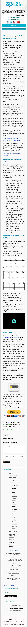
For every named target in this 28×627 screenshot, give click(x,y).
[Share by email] (13, 430)
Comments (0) (8, 439)
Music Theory (13, 479)
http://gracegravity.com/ (16, 610)
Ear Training (14, 491)
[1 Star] (5, 423)
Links (23, 621)
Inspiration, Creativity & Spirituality (12, 535)
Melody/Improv (15, 482)
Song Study (13, 516)
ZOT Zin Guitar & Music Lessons (13, 476)
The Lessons (13, 619)
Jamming (14, 506)
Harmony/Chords (16, 485)
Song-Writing (13, 503)
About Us (8, 619)
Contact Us (14, 623)
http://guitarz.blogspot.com (16, 608)
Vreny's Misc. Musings (12, 545)
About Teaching (13, 531)
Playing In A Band (14, 527)
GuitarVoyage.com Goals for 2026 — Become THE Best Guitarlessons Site (14, 560)
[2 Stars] (11, 423)
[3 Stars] (17, 423)
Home (4, 619)
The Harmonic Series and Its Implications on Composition (12, 139)
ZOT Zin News (12, 473)
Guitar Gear (12, 539)
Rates (18, 619)
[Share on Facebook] (5, 430)
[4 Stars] (6, 424)
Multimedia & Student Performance (11, 621)
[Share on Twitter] (9, 430)
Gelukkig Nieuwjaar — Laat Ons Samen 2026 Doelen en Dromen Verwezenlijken (14, 554)
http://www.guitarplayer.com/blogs (18, 605)
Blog (20, 621)
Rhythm (14, 488)
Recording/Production (17, 509)
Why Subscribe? (9, 585)
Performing (14, 524)
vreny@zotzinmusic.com (11, 337)
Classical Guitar (14, 512)
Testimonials (22, 619)
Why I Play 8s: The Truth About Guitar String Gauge (14, 566)
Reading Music (14, 520)
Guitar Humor (12, 542)
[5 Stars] (12, 424)
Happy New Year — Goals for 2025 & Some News (14, 579)
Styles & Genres (14, 499)
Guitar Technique (14, 495)
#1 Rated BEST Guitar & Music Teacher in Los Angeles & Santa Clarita (14, 572)
